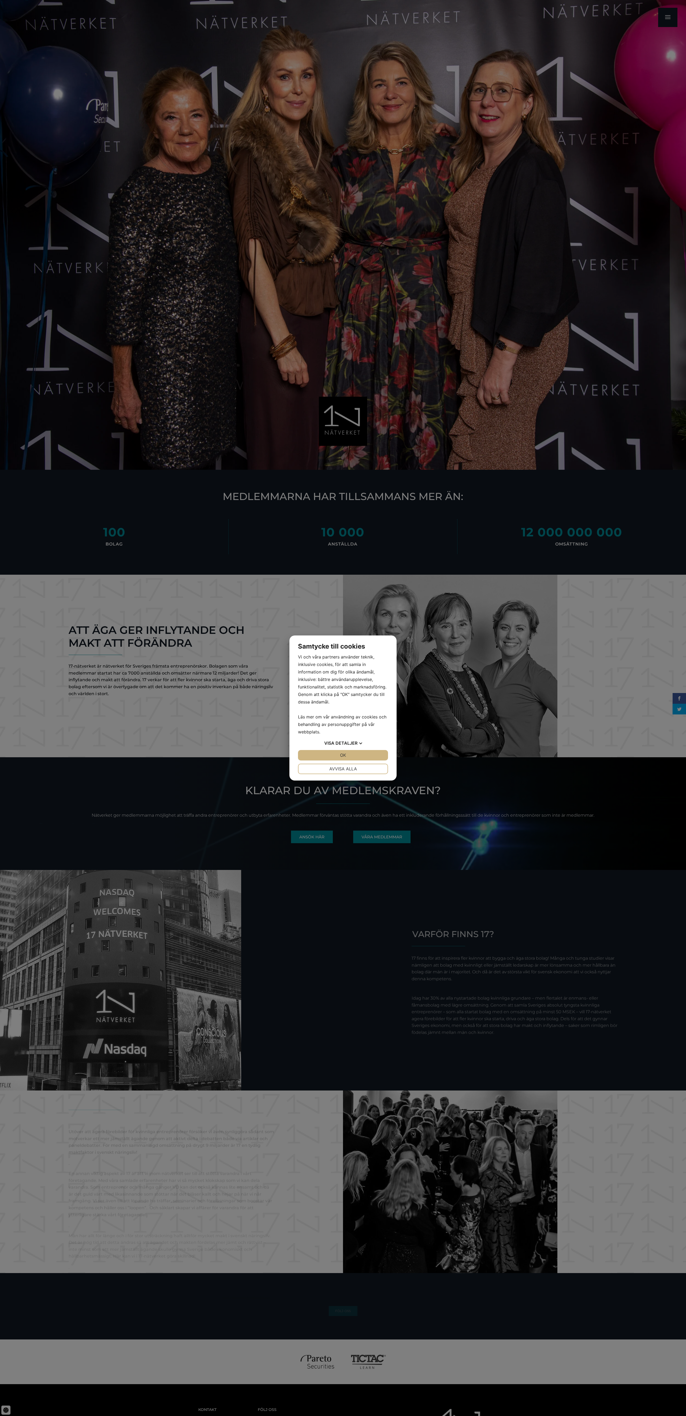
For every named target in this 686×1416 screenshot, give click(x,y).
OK (343, 755)
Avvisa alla (343, 768)
